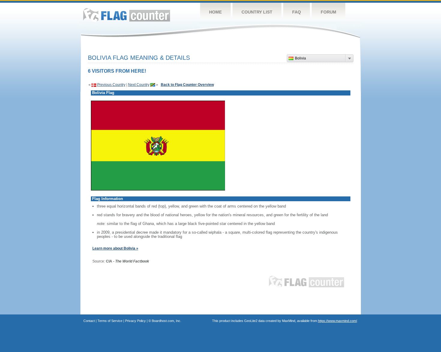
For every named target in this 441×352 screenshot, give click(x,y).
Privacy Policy (135, 321)
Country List (257, 12)
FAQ (296, 12)
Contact (89, 321)
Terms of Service (110, 321)
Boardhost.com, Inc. (166, 321)
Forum (328, 12)
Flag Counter (126, 15)
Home (215, 12)
